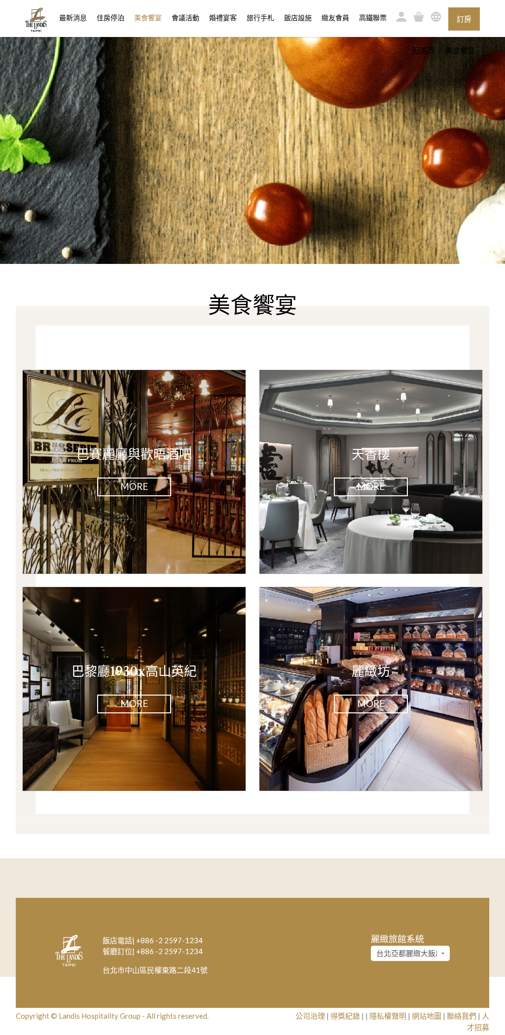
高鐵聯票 (373, 17)
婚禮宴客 (223, 17)
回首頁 (424, 50)
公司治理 (310, 1015)
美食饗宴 (148, 17)
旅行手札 (260, 17)
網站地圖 (426, 1015)
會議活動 (185, 17)
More (134, 486)
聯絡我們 (461, 1015)
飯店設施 (298, 17)
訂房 (464, 18)
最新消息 (73, 17)
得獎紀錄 (345, 1015)
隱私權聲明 (387, 1015)
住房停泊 (110, 17)
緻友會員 (335, 17)
